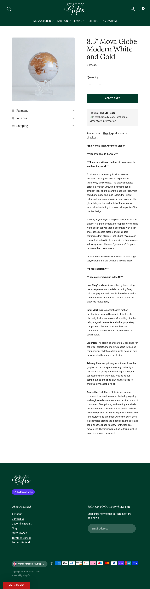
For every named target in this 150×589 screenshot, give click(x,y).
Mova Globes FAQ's (23, 532)
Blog (14, 528)
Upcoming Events (22, 523)
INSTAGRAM (109, 20)
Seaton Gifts (34, 571)
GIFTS (92, 20)
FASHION (62, 20)
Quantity (92, 77)
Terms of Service (21, 537)
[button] (16, 585)
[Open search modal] (9, 9)
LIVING (78, 20)
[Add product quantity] (100, 84)
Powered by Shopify (21, 575)
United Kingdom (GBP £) (29, 564)
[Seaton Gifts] (75, 9)
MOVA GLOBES (42, 20)
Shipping (108, 133)
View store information (103, 121)
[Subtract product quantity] (90, 84)
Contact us (18, 518)
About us (17, 514)
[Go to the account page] (133, 9)
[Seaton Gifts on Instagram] (51, 564)
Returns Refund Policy (24, 542)
